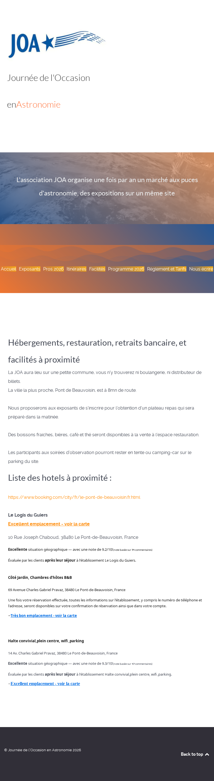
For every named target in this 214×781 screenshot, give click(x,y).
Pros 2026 (53, 269)
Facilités (97, 269)
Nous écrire (201, 269)
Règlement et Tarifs (166, 269)
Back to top (192, 754)
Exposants (29, 269)
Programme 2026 (126, 269)
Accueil (8, 269)
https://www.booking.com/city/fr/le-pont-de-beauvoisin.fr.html (74, 497)
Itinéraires (76, 269)
